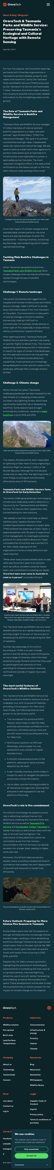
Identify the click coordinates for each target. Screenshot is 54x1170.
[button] (48, 4)
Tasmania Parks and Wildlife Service (22, 270)
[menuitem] (13, 1024)
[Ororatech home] (12, 4)
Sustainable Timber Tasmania (31, 827)
